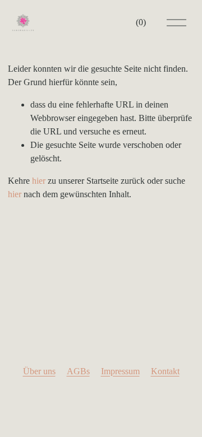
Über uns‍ (39, 371)
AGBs (78, 371)
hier (38, 180)
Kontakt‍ (165, 371)
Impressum (120, 371)
